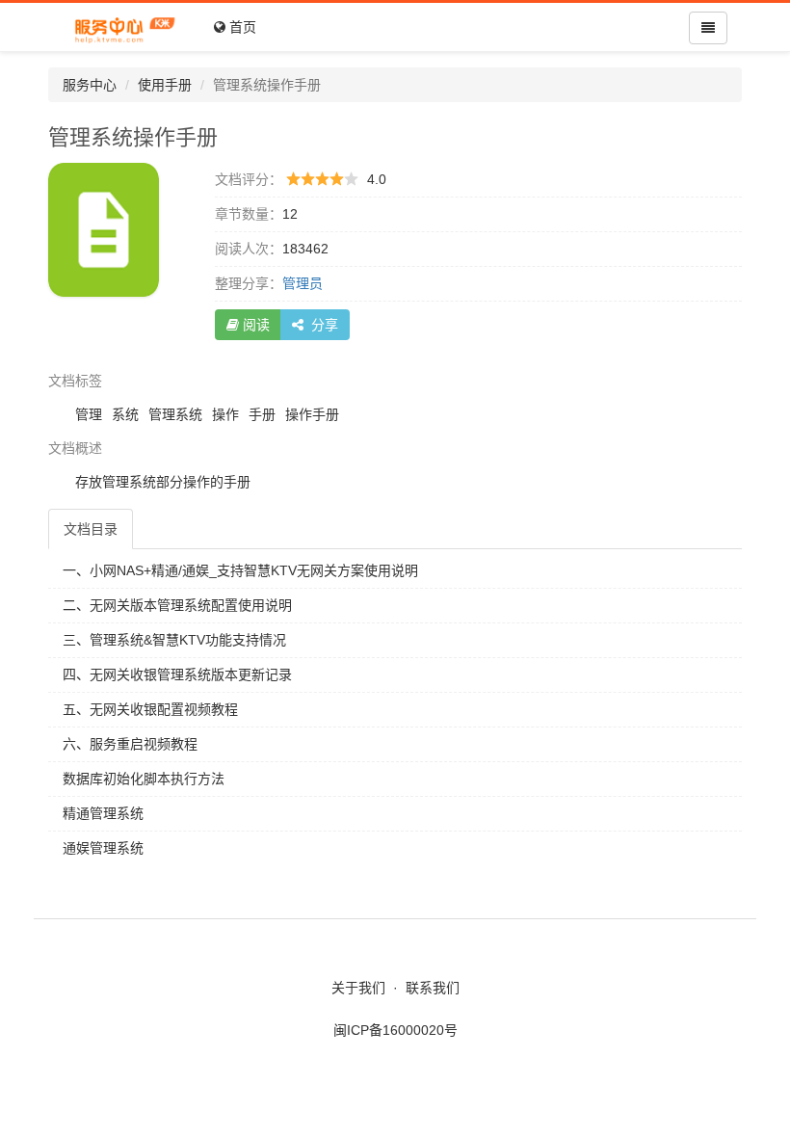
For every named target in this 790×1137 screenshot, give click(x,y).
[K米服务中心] (123, 27)
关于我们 (358, 987)
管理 (88, 414)
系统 (125, 414)
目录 (91, 529)
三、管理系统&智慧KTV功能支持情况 (174, 640)
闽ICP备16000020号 (395, 1030)
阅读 (254, 324)
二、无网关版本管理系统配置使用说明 (177, 605)
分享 (320, 324)
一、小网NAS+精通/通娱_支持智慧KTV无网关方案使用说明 (240, 570)
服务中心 (90, 85)
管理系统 (175, 414)
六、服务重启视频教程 (130, 744)
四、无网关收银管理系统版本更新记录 (177, 674)
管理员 (302, 283)
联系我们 (433, 987)
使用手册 (165, 85)
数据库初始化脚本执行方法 (143, 778)
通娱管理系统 (103, 848)
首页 (240, 27)
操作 (225, 414)
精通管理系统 (103, 813)
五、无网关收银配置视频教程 (150, 709)
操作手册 (312, 414)
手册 (262, 414)
